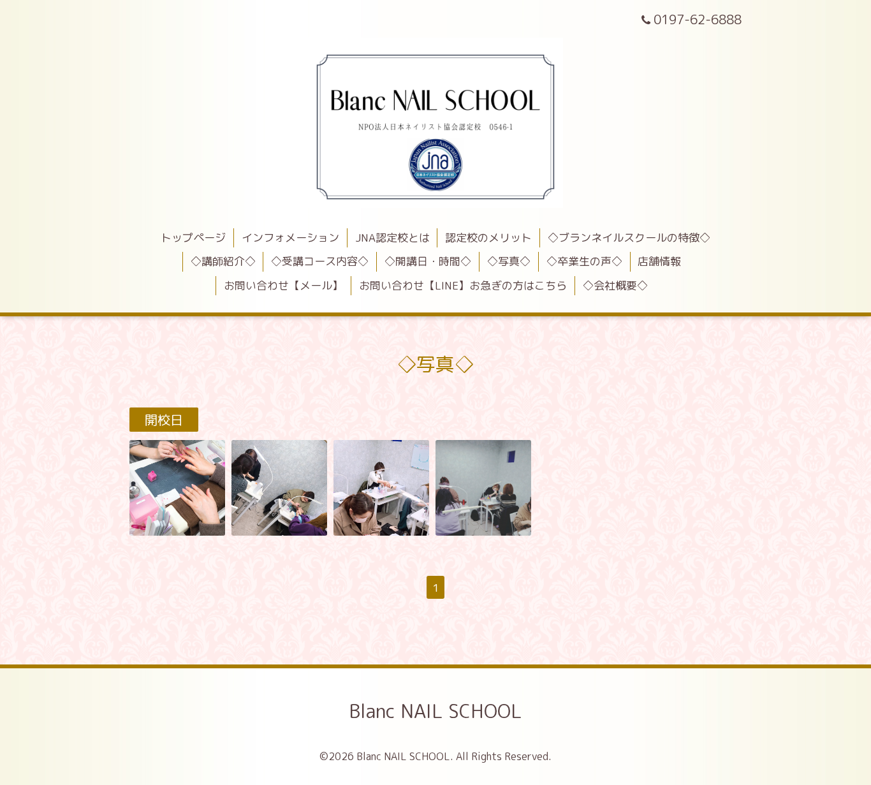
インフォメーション (290, 237)
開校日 (164, 420)
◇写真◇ (509, 261)
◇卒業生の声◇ (584, 261)
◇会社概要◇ (615, 285)
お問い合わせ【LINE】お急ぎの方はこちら (463, 285)
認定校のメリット (488, 237)
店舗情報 (659, 261)
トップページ (193, 237)
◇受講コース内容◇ (320, 261)
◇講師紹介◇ (223, 261)
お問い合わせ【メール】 (283, 285)
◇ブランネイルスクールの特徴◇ (629, 237)
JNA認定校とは (392, 237)
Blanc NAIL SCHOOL (435, 711)
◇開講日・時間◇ (427, 261)
